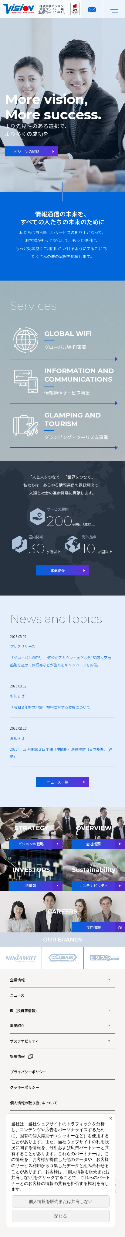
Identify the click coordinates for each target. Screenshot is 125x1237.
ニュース (17, 995)
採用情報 (17, 1056)
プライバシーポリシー (28, 1071)
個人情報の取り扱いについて (33, 1102)
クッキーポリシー (24, 1087)
